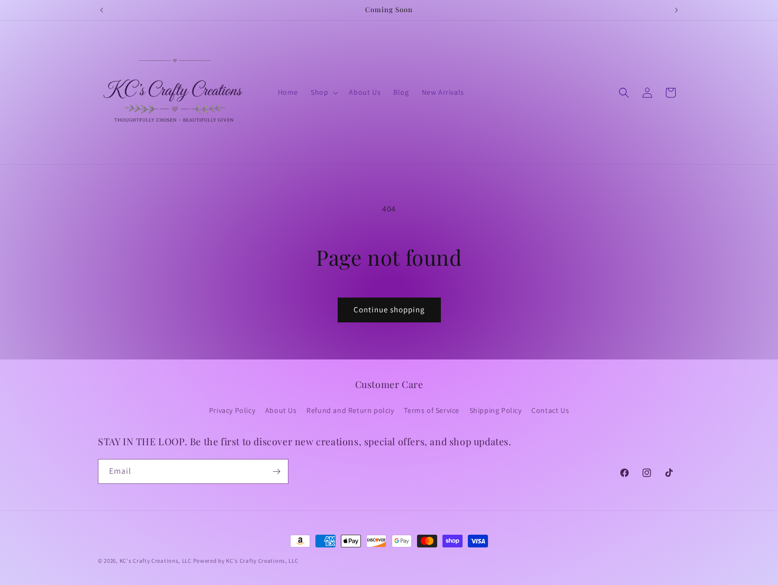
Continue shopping (389, 309)
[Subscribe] (276, 471)
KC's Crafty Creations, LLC (156, 560)
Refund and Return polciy (350, 410)
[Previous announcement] (101, 10)
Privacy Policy (232, 410)
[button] (323, 92)
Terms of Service (431, 410)
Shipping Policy (495, 410)
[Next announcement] (676, 10)
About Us (281, 410)
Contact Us (550, 410)
